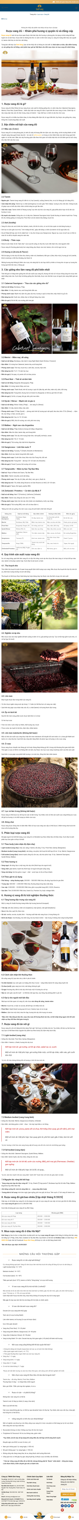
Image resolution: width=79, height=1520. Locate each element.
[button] (4, 7)
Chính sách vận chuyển (34, 1489)
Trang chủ (33, 14)
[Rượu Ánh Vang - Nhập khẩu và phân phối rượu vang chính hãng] (39, 7)
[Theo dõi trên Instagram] (65, 1505)
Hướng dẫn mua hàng (33, 1496)
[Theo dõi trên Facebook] (62, 1505)
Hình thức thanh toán (33, 1486)
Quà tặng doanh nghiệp (34, 1499)
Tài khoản (49, 1479)
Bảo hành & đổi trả (32, 1492)
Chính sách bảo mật (33, 1479)
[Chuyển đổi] (9, 1260)
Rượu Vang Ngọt (51, 1496)
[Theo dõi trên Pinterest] (72, 1505)
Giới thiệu (49, 1482)
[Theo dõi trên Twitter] (68, 1505)
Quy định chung (31, 1482)
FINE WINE (50, 1500)
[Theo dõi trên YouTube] (62, 1510)
